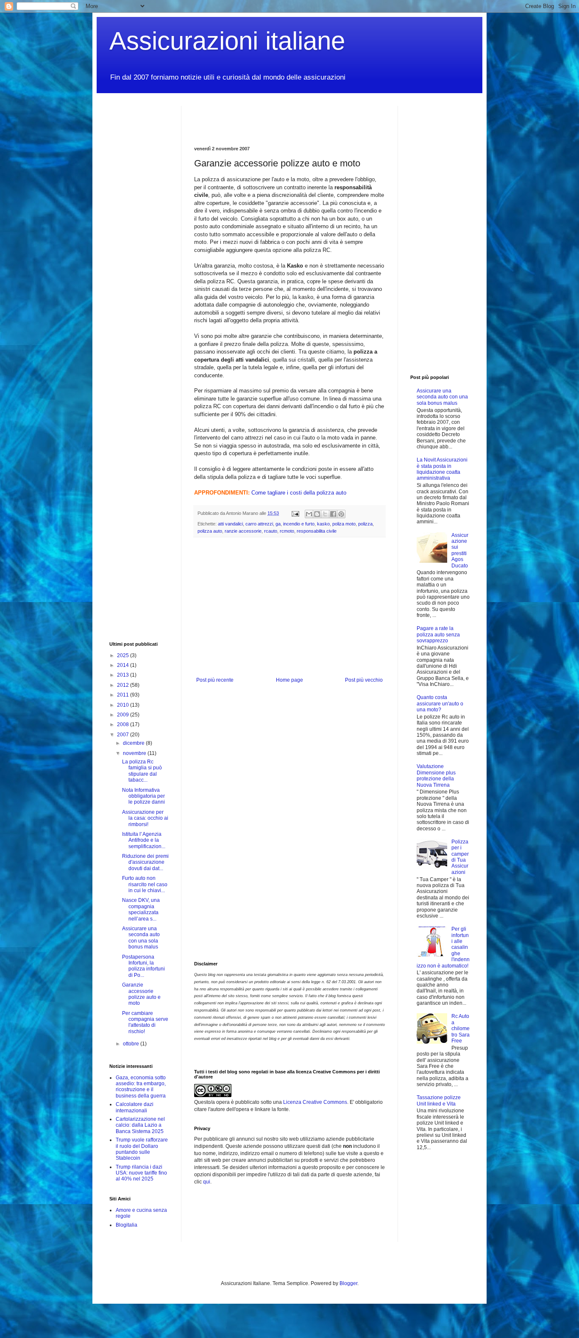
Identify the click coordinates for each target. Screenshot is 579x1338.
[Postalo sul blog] (317, 514)
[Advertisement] (293, 118)
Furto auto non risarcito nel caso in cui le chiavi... (144, 884)
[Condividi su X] (325, 514)
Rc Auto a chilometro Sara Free (460, 1028)
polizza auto (210, 531)
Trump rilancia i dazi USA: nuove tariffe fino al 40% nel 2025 (141, 1173)
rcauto (270, 531)
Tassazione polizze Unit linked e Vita (439, 1100)
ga (278, 523)
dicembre (134, 743)
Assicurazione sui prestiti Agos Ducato (459, 550)
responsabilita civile (317, 531)
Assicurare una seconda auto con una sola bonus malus (141, 938)
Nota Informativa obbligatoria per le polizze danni (143, 796)
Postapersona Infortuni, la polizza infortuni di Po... (143, 966)
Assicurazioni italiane (227, 41)
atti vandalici (230, 523)
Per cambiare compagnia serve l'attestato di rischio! (145, 1022)
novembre (135, 753)
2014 (123, 665)
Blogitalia (126, 1225)
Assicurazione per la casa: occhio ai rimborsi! (145, 818)
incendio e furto (299, 523)
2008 (123, 724)
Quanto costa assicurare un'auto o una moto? (440, 703)
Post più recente (215, 680)
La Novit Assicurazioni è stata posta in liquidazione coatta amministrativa (442, 469)
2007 (123, 735)
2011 (123, 695)
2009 (123, 715)
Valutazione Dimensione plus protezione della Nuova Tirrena (436, 775)
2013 (123, 675)
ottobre (131, 1044)
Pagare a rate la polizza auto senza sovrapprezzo (438, 634)
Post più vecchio (364, 680)
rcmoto (287, 531)
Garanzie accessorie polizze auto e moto (141, 994)
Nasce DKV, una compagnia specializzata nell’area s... (141, 909)
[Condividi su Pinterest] (341, 514)
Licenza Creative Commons (315, 1102)
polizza (365, 523)
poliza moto (344, 523)
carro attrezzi (259, 523)
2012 (123, 685)
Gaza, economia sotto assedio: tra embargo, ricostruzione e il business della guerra (141, 1087)
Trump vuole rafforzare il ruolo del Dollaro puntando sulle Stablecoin (142, 1149)
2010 (123, 705)
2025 (123, 655)
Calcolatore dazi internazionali (134, 1107)
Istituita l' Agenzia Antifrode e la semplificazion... (143, 840)
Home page (289, 680)
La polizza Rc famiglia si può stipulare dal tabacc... (142, 771)
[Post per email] (295, 513)
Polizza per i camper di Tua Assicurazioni (460, 857)
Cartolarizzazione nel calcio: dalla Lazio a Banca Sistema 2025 (140, 1125)
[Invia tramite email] (309, 514)
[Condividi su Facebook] (333, 514)
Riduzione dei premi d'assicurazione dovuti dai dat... (145, 862)
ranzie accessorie (243, 531)
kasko (323, 523)
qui (206, 1182)
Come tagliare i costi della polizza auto (298, 492)
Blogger (348, 1283)
